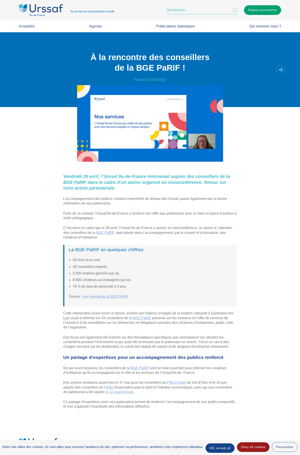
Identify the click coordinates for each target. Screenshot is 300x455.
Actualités (27, 26)
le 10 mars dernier (120, 392)
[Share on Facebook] (246, 70)
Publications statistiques (175, 26)
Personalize (284, 447)
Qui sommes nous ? (265, 26)
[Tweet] (253, 70)
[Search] (235, 10)
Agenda (95, 26)
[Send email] (268, 70)
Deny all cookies (253, 447)
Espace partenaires (262, 10)
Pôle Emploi (176, 382)
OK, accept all (220, 448)
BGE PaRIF (105, 233)
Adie (109, 387)
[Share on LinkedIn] (261, 70)
